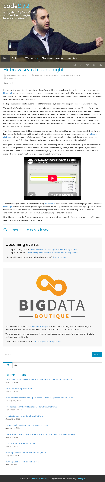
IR (79, 75)
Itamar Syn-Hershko (17, 18)
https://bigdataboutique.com (47, 341)
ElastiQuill (81, 478)
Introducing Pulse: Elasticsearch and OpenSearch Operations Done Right (38, 379)
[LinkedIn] (81, 65)
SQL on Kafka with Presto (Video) (20, 443)
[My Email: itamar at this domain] (75, 65)
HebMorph (53, 75)
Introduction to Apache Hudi (18, 388)
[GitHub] (94, 65)
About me (72, 58)
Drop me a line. (59, 257)
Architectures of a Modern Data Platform (24, 416)
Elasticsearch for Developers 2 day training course (54, 249)
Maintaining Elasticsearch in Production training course (53, 252)
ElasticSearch (72, 75)
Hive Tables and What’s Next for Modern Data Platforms (31, 407)
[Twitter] (87, 65)
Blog (5, 58)
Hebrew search (41, 75)
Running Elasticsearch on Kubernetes (22, 462)
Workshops (31, 58)
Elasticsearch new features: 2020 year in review (27, 425)
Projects (16, 58)
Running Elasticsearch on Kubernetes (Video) (25, 453)
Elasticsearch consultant (53, 58)
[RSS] (100, 65)
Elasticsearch (50, 203)
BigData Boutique (40, 326)
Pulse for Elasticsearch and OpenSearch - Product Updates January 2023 (39, 398)
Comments (12, 78)
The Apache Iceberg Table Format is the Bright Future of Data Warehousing (40, 434)
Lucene (62, 75)
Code (16, 6)
